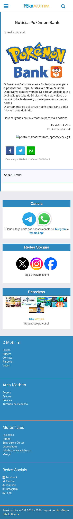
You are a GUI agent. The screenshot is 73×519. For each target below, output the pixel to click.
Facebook (11, 477)
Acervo (7, 392)
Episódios (8, 435)
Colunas (7, 400)
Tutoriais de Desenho (15, 404)
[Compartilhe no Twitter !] (20, 150)
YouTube (10, 485)
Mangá (7, 454)
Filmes (6, 439)
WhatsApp (36, 233)
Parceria (7, 361)
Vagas (6, 365)
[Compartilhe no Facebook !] (10, 150)
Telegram (61, 229)
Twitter (10, 481)
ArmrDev (61, 510)
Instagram (11, 489)
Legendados (10, 446)
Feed (8, 493)
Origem (7, 354)
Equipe (7, 350)
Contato (7, 357)
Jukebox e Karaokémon (16, 450)
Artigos (7, 396)
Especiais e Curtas (13, 442)
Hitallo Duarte (11, 514)
